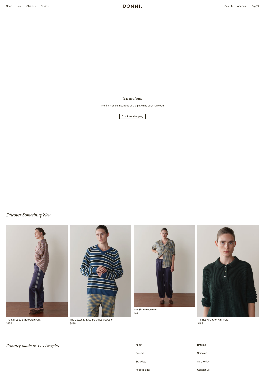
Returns (201, 344)
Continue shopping (132, 116)
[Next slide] (62, 271)
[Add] (63, 314)
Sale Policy (203, 361)
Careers (140, 353)
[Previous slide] (11, 271)
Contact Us (203, 369)
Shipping (202, 353)
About (139, 344)
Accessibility (143, 369)
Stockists (141, 361)
